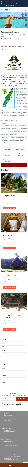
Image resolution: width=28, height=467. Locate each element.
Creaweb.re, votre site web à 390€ (10, 445)
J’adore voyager (7, 442)
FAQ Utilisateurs (7, 423)
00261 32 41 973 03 (6, 39)
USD (17, 3)
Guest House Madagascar (9, 441)
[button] (26, 25)
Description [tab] (4, 46)
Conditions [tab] (21, 46)
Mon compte (6, 432)
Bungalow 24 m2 (9, 196)
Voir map (3, 42)
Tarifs (20, 462)
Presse (5, 421)
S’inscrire (5, 434)
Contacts (5, 416)
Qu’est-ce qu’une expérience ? (10, 419)
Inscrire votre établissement (14, 462)
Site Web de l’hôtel (15, 38)
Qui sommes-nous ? (8, 415)
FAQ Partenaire (7, 430)
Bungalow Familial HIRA (12, 275)
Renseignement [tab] (20, 149)
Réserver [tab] (7, 149)
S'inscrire (13, 3)
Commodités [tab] (12, 46)
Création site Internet (8, 444)
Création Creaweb (6, 462)
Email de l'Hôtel (5, 38)
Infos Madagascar (7, 420)
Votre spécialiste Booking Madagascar (14, 456)
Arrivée (7, 153)
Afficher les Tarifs (9, 208)
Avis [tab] (3, 49)
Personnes (5, 159)
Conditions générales (8, 418)
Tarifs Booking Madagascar (9, 431)
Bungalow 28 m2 (9, 236)
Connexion (8, 3)
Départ (20, 153)
